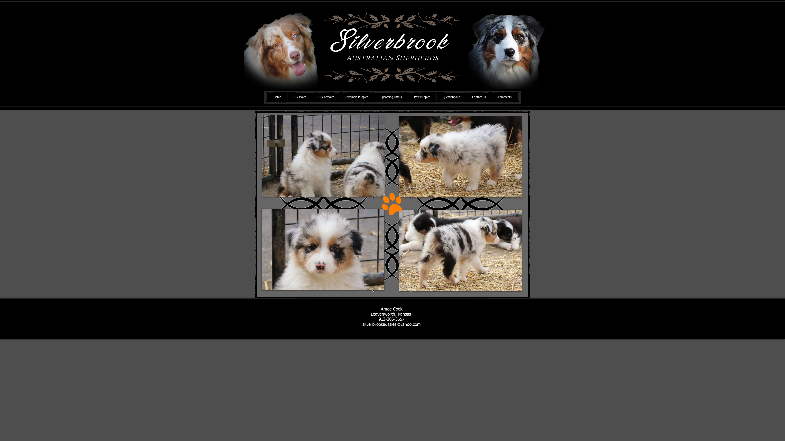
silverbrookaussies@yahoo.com (391, 325)
